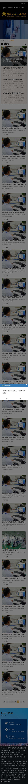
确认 (7, 398)
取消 (21, 398)
